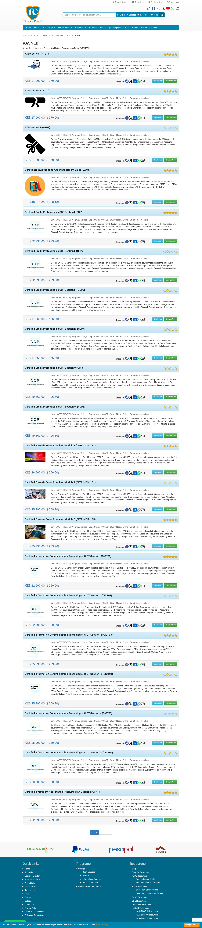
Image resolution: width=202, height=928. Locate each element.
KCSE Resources (139, 886)
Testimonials (30, 886)
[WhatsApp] (172, 8)
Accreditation (30, 883)
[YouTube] (167, 8)
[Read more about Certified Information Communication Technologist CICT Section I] (36, 571)
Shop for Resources (140, 872)
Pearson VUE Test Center (89, 886)
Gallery (144, 27)
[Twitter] (162, 8)
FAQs (27, 893)
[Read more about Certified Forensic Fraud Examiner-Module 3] (36, 532)
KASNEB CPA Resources (147, 914)
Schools (85, 875)
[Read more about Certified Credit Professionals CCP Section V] (36, 382)
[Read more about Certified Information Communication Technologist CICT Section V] (36, 728)
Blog (127, 27)
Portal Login (173, 2)
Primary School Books (145, 879)
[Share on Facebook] (127, 80)
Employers (118, 27)
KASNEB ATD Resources (147, 911)
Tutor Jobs (139, 2)
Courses (132, 15)
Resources (145, 15)
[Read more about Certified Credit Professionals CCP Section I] (36, 227)
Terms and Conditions (34, 911)
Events (135, 27)
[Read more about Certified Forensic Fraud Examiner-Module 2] (36, 494)
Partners (93, 27)
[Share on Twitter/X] (131, 80)
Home (28, 27)
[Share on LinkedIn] (135, 80)
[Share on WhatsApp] (139, 80)
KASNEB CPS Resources (147, 918)
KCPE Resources (139, 875)
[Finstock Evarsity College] (33, 14)
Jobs (156, 15)
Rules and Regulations (34, 915)
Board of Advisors (32, 879)
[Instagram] (157, 8)
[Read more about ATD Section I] (36, 64)
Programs (34, 35)
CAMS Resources (139, 897)
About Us (38, 27)
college (45, 35)
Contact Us (29, 904)
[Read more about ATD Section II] (36, 103)
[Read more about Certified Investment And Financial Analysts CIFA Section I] (36, 806)
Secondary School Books (147, 889)
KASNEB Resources (140, 908)
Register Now (156, 2)
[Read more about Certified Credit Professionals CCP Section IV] (36, 343)
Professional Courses (61, 35)
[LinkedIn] (177, 8)
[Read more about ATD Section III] (36, 144)
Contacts (153, 27)
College (50, 27)
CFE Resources (139, 900)
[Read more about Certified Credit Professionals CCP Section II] (36, 265)
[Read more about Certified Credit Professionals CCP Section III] (36, 304)
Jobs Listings (105, 27)
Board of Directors (33, 875)
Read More (157, 80)
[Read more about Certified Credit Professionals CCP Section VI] (36, 421)
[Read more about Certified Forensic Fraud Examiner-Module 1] (36, 457)
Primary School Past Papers (148, 882)
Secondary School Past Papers (149, 893)
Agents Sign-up (121, 2)
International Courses (91, 879)
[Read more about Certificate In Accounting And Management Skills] (36, 186)
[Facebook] (152, 8)
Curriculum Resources (141, 904)
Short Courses (64, 27)
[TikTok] (148, 8)
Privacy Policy (31, 908)
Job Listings (30, 890)
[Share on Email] (143, 80)
